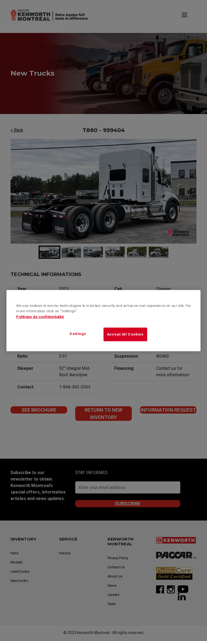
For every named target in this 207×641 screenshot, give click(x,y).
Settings (78, 333)
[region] (103, 320)
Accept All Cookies (125, 334)
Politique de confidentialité (40, 316)
